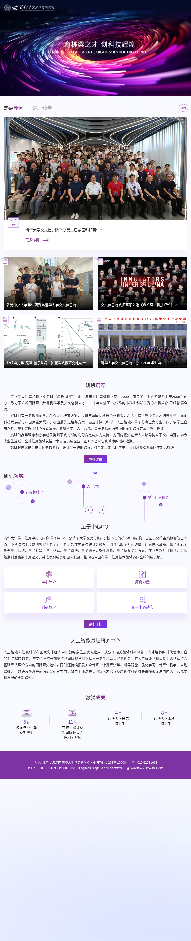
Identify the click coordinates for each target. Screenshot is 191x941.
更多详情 (95, 459)
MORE (183, 107)
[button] (8, 83)
